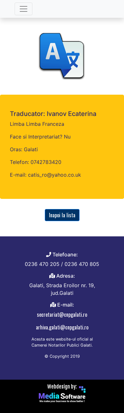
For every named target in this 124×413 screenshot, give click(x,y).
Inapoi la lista (62, 215)
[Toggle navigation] (23, 9)
